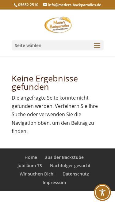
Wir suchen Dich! (37, 174)
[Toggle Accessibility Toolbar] (102, 192)
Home (31, 157)
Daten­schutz (76, 174)
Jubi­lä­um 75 (29, 165)
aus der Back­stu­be (64, 157)
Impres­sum (54, 182)
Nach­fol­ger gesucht (70, 165)
